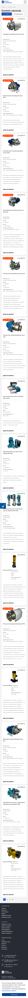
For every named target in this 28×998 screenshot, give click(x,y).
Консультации (6, 927)
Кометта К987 (7, 685)
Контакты (4, 948)
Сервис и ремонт (6, 925)
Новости (4, 943)
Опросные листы (6, 917)
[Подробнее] (14, 24)
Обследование (6, 929)
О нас (3, 939)
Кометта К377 (7, 570)
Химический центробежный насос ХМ (14, 273)
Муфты (4, 913)
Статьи (4, 945)
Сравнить (22, 18)
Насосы (4, 908)
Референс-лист (6, 941)
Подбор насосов (6, 915)
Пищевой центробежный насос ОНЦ (13, 34)
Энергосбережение (7, 931)
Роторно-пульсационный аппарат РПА (14, 624)
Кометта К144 (7, 861)
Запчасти (4, 910)
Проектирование (6, 933)
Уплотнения (5, 911)
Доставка (4, 947)
